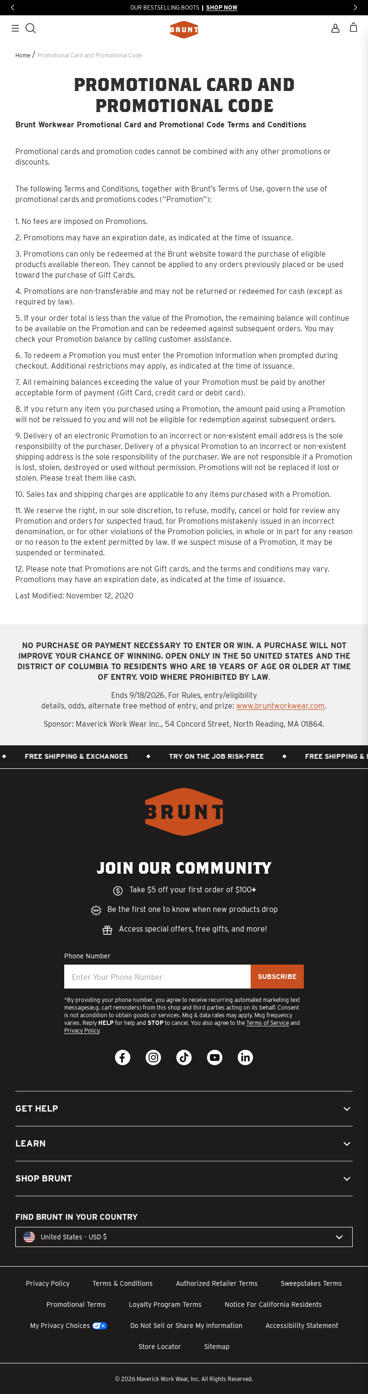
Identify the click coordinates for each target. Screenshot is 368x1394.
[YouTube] (214, 1057)
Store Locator (159, 1346)
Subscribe (277, 976)
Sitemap (217, 1346)
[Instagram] (153, 1057)
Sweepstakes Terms (311, 1283)
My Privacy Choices (60, 1325)
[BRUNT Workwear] (184, 29)
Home (22, 55)
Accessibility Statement (301, 1325)
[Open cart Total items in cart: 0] (353, 27)
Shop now (222, 7)
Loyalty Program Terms (165, 1304)
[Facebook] (122, 1057)
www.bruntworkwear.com (280, 705)
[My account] (335, 28)
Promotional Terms (76, 1304)
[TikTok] (184, 1057)
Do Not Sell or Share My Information (186, 1325)
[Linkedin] (245, 1057)
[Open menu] (15, 28)
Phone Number (87, 956)
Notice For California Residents (273, 1304)
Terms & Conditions (122, 1283)
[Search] (30, 28)
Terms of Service (267, 1022)
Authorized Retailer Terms (217, 1283)
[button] (184, 1108)
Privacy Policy (81, 1030)
